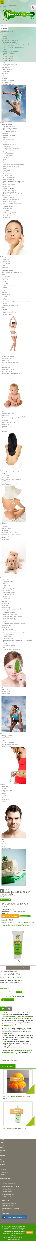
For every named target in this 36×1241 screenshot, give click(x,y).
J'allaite (4, 364)
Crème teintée (7, 216)
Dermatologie (6, 536)
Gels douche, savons (9, 592)
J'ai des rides (6, 157)
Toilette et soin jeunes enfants (11, 373)
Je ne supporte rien (9, 177)
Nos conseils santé (8, 1194)
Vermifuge (5, 530)
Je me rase (5, 786)
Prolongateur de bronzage (9, 483)
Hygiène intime (6, 294)
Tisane (3, 647)
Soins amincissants (7, 735)
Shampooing (5, 415)
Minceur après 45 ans (8, 742)
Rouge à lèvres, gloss (9, 201)
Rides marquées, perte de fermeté (13, 165)
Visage (2, 122)
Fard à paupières (8, 207)
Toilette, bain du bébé (8, 357)
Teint (4, 587)
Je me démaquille (7, 124)
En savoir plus (4, 989)
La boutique (6, 1200)
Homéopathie (6, 66)
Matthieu (5, 287)
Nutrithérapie (5, 627)
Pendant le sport (7, 691)
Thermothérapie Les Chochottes (11, 649)
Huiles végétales (7, 625)
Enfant (5, 38)
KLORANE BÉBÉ (15, 977)
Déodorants (6, 596)
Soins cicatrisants (8, 154)
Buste (3, 307)
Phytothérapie (6, 607)
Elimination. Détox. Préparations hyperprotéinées (17, 640)
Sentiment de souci (9, 613)
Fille (4, 298)
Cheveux (2, 411)
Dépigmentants (7, 174)
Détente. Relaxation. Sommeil (11, 631)
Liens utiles (5, 1211)
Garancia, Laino (7, 285)
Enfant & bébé (6, 475)
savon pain (6, 260)
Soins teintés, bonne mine (11, 166)
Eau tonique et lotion (9, 126)
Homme (5, 289)
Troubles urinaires (8, 53)
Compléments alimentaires (10, 40)
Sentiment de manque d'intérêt (12, 616)
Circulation (6, 55)
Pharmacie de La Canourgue (8, 5)
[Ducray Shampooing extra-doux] (18, 1114)
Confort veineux (7, 636)
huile (4, 265)
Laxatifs (4, 538)
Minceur (2, 733)
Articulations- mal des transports (11, 534)
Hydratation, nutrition (8, 271)
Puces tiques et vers (8, 525)
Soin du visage (6, 580)
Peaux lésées (6, 73)
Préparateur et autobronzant (10, 472)
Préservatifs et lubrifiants (10, 305)
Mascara (5, 205)
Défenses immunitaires (10, 64)
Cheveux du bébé (7, 358)
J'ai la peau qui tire (8, 179)
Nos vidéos (5, 1213)
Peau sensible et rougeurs (11, 148)
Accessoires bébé (7, 371)
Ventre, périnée (7, 314)
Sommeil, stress (8, 57)
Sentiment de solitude (9, 618)
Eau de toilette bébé (8, 369)
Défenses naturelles (9, 645)
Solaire (2, 470)
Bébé (1, 353)
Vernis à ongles (7, 208)
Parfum (4, 794)
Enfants (5, 644)
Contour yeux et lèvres (10, 192)
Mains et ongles (6, 276)
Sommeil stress (6, 82)
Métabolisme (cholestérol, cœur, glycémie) (16, 44)
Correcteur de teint (9, 214)
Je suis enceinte (6, 355)
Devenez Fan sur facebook (16, 1217)
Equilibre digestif (8, 629)
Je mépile (4, 293)
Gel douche (5, 788)
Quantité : (7, 992)
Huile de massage (8, 311)
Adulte (5, 36)
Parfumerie (5, 278)
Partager (24, 968)
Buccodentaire (6, 68)
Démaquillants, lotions (9, 589)
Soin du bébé (5, 360)
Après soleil (5, 477)
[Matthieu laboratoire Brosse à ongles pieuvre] (18, 1081)
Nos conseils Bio (7, 1192)
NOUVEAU (3, 1175)
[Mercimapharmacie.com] (18, 14)
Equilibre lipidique (8, 634)
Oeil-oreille (5, 527)
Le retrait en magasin (9, 1203)
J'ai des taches (6, 170)
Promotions (3, 887)
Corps (2, 256)
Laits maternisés (6, 366)
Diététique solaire (7, 485)
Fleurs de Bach (6, 611)
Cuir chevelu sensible (8, 419)
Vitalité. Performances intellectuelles (14, 633)
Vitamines (4, 35)
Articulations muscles (9, 313)
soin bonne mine (8, 155)
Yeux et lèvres (6, 186)
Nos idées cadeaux (8, 1197)
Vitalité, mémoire (8, 58)
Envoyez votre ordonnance (10, 1208)
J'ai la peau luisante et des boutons (13, 181)
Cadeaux (2, 839)
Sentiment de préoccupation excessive (15, 624)
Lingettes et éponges (9, 132)
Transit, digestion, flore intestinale (13, 47)
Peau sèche (6, 146)
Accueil (4, 920)
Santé (2, 33)
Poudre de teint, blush (9, 212)
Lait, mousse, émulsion (10, 128)
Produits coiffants (7, 424)
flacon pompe (7, 263)
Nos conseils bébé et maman (11, 1186)
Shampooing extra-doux (14, 1129)
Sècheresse (6, 300)
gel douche (6, 261)
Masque (5, 137)
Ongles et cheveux (8, 46)
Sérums (5, 583)
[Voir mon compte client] (2, 891)
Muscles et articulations (9, 695)
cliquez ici (16, 1239)
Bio (1, 578)
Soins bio (4, 426)
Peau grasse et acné (9, 152)
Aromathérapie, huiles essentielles (12, 609)
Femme (5, 296)
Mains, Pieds (6, 598)
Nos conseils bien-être (9, 1189)
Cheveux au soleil (7, 428)
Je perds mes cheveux (8, 413)
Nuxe (4, 282)
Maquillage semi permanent (11, 199)
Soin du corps (6, 591)
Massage (4, 309)
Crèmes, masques (8, 581)
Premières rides (8, 161)
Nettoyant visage (7, 790)
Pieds (3, 274)
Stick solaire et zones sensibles (11, 479)
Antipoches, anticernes (10, 190)
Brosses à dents (8, 69)
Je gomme (5, 267)
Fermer (29, 1232)
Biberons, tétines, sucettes (10, 362)
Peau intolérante (8, 150)
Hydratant (4, 801)
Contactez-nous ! (7, 1206)
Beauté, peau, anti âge (9, 42)
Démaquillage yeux (8, 188)
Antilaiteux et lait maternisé (10, 532)
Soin (4, 143)
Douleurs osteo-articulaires (11, 51)
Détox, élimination (7, 746)
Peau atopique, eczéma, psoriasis (12, 272)
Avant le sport (6, 689)
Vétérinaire (3, 523)
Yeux (4, 49)
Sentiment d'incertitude (10, 614)
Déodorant (5, 291)
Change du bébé (6, 367)
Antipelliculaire (5, 1178)
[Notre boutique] (18, 2)
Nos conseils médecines (9, 1184)
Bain (3, 269)
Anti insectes (5, 539)
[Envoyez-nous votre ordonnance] (33, 7)
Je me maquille (6, 196)
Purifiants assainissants (9, 80)
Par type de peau (7, 175)
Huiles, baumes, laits (9, 594)
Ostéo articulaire (8, 638)
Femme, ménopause (9, 60)
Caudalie (5, 283)
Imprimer (12, 968)
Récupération (6, 693)
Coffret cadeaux (6, 848)
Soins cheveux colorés (8, 422)
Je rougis (4, 168)
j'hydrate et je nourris (8, 141)
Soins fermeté (6, 737)
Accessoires (6, 218)
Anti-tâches (6, 172)
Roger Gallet (6, 280)
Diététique (5, 605)
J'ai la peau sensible (9, 185)
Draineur (4, 739)
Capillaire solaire (6, 481)
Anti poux (4, 431)
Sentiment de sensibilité (10, 620)
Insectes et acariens (8, 84)
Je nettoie (5, 133)
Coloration (5, 421)
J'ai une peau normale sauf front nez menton (16, 183)
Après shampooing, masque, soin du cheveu (15, 417)
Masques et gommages (9, 135)
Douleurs (4, 79)
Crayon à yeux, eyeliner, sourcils (12, 203)
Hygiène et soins (7, 528)
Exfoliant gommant (8, 139)
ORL (4, 62)
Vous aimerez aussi (8, 1066)
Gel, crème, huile (8, 130)
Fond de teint (7, 210)
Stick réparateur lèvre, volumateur (13, 194)
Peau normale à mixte (9, 144)
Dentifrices (6, 71)
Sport (1, 688)
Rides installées (7, 163)
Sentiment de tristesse (10, 622)
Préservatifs (5, 799)
